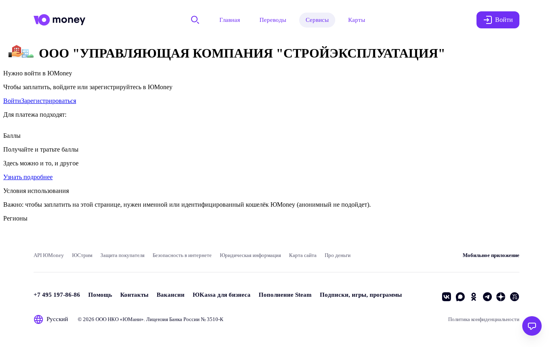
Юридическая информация (250, 255)
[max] (460, 297)
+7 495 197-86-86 (57, 294)
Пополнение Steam (285, 294)
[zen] (501, 297)
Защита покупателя (122, 255)
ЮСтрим (82, 255)
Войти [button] (504, 19)
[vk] (446, 297)
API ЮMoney (49, 255)
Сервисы (317, 20)
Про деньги (338, 255)
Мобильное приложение (491, 255)
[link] (12, 100)
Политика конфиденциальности (483, 319)
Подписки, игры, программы (361, 294)
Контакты (134, 294)
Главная (229, 20)
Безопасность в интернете (182, 255)
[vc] (514, 297)
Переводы (272, 20)
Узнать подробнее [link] (28, 177)
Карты (356, 20)
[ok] (474, 297)
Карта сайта (303, 255)
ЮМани (132, 319)
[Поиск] (195, 20)
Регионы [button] (15, 218)
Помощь (100, 294)
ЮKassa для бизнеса (222, 294)
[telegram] (487, 297)
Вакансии (171, 294)
